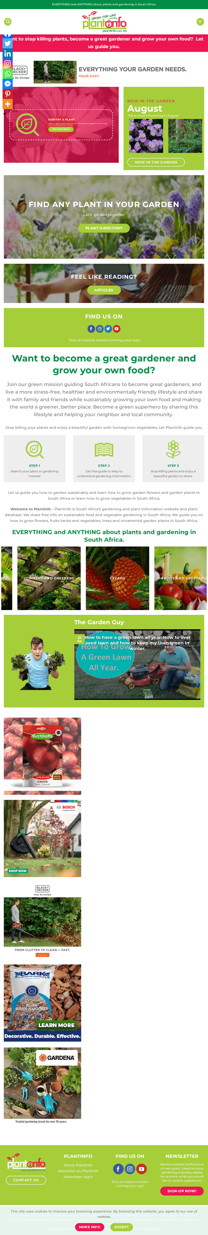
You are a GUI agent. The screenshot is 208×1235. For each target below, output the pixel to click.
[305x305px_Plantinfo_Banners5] (42, 838)
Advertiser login (78, 1177)
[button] (7, 22)
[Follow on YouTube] (116, 329)
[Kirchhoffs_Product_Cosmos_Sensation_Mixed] (42, 756)
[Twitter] (8, 43)
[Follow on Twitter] (108, 329)
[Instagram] (8, 63)
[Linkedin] (8, 53)
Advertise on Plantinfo (78, 1171)
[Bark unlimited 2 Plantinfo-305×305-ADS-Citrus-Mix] (42, 1002)
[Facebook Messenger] (8, 84)
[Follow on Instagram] (99, 329)
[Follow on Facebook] (91, 329)
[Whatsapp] (8, 74)
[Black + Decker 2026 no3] (42, 920)
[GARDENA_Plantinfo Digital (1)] (42, 1085)
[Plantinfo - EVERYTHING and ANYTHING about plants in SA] (104, 21)
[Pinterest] (8, 94)
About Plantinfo (78, 1165)
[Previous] (132, 138)
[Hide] (5, 114)
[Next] (195, 138)
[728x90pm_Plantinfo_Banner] (96, 72)
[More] (8, 104)
